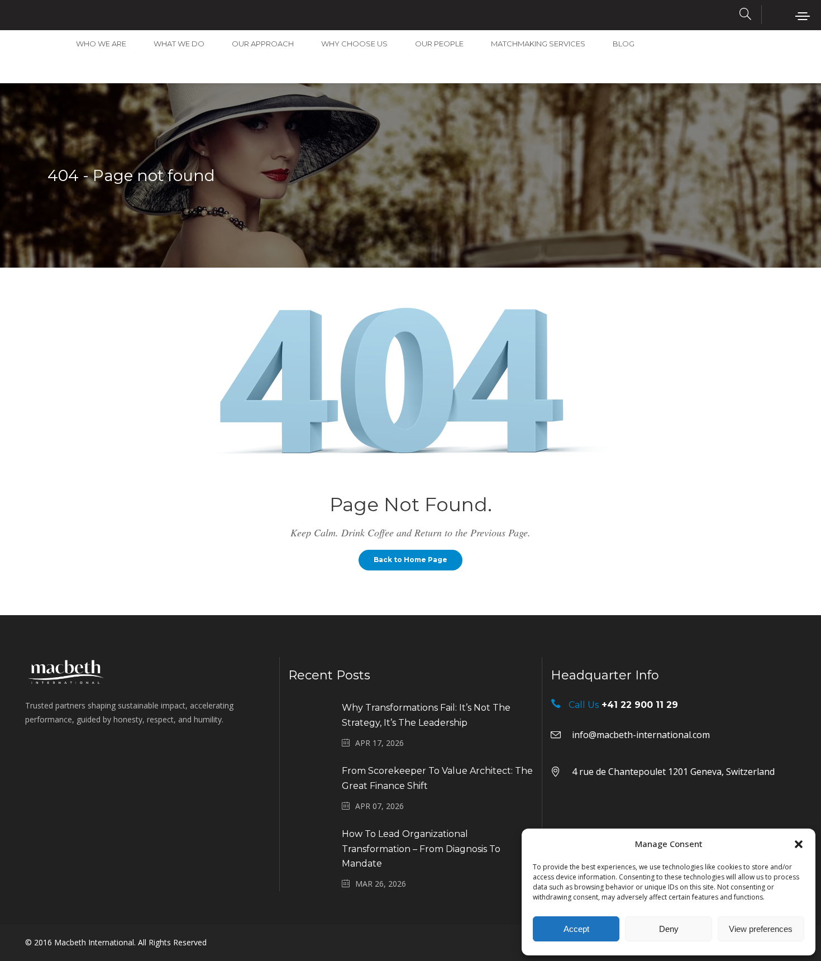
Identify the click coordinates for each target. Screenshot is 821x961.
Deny (669, 929)
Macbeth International (94, 942)
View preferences (761, 929)
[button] (798, 844)
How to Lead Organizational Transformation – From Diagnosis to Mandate (421, 849)
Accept (576, 929)
